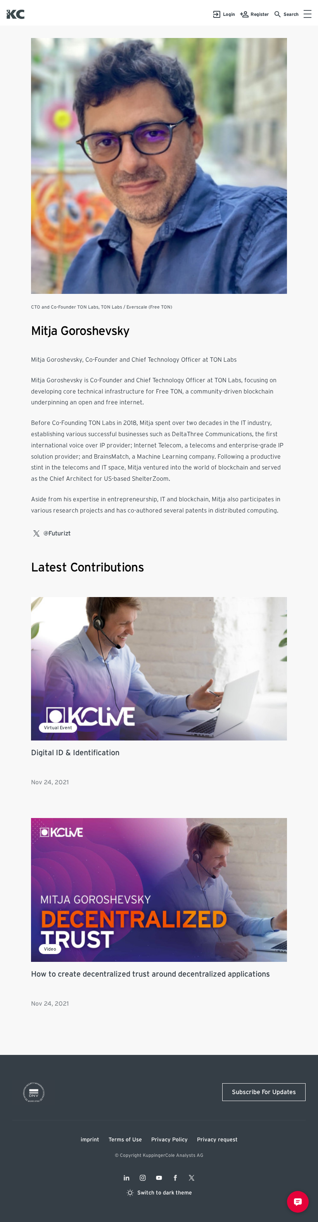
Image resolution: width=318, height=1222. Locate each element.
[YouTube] (159, 1177)
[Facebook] (175, 1177)
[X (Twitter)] (191, 1177)
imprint (90, 1140)
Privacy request (217, 1140)
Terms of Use (125, 1140)
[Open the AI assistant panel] (298, 1202)
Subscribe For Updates (264, 1092)
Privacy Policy (169, 1140)
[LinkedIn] (126, 1177)
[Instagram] (142, 1177)
